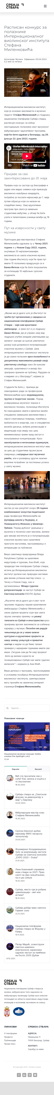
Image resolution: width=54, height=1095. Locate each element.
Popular (15, 769)
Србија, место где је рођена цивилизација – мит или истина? (30, 892)
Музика (19, 59)
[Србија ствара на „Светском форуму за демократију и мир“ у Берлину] (10, 794)
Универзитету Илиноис (17, 523)
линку (18, 205)
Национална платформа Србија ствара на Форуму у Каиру (30, 929)
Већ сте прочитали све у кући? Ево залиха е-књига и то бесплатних (30, 779)
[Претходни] (6, 741)
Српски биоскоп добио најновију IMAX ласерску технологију (28, 833)
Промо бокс (10, 1044)
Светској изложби (14, 593)
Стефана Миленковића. (28, 686)
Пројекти (8, 1037)
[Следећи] (48, 741)
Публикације (10, 1040)
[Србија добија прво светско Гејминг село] (10, 908)
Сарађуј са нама (36, 1049)
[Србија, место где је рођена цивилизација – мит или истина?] (10, 890)
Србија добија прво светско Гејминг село (30, 909)
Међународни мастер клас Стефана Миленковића (29, 814)
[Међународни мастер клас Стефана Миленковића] (10, 813)
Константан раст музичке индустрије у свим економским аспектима (26, 755)
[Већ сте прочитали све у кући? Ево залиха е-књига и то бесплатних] (10, 776)
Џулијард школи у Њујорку (19, 519)
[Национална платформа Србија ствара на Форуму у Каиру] (10, 926)
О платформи (10, 1033)
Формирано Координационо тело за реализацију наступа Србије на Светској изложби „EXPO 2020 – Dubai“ (30, 853)
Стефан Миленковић (25, 114)
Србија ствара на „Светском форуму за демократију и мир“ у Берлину (30, 797)
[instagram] (30, 1075)
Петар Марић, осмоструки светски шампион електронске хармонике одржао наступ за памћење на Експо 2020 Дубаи (30, 950)
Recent (38, 769)
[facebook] (19, 1075)
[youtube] (35, 1075)
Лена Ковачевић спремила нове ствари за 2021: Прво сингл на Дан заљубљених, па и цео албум (30, 873)
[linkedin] (24, 1075)
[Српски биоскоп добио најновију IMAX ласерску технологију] (10, 831)
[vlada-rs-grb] (7, 1007)
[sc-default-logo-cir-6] (15, 4)
